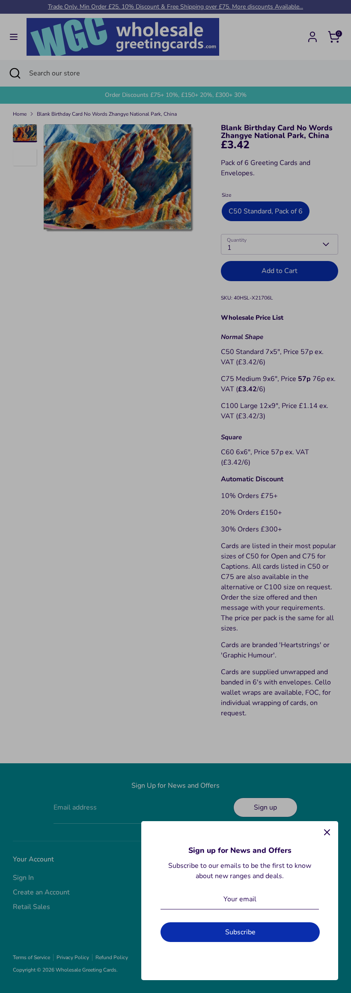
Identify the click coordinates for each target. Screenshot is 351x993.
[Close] (327, 832)
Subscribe (240, 932)
